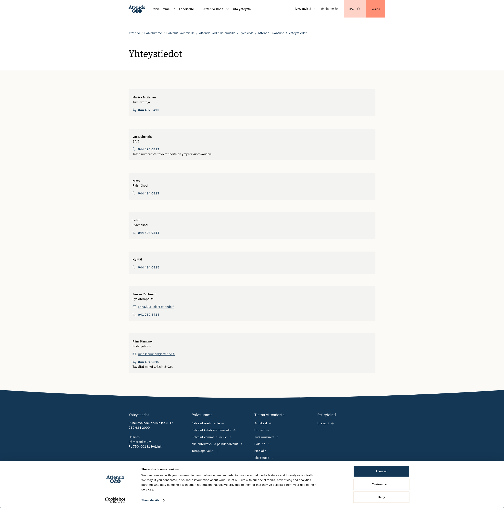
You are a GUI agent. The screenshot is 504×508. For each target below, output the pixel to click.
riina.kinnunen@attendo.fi (156, 354)
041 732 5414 (148, 314)
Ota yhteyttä (242, 9)
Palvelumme (153, 33)
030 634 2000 (139, 427)
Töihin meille (329, 8)
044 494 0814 (148, 233)
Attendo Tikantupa (271, 33)
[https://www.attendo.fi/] (137, 9)
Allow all (381, 471)
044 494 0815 (148, 267)
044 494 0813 (148, 193)
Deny (381, 497)
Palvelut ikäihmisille (180, 33)
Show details (150, 500)
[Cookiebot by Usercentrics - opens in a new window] (115, 500)
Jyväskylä (247, 33)
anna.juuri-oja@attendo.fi (156, 307)
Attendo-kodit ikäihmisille (217, 33)
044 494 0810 (148, 362)
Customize (379, 484)
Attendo (134, 33)
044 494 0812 (148, 149)
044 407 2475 (148, 110)
